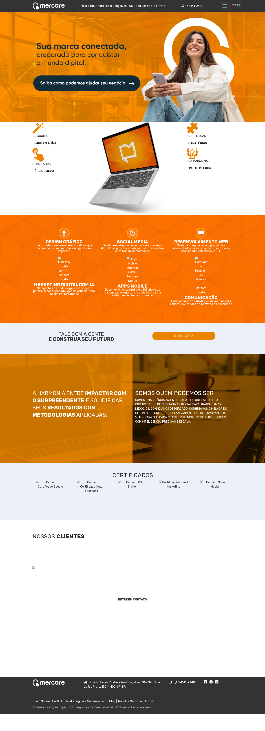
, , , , (122, 684)
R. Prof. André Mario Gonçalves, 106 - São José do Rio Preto (124, 6)
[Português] (238, 4)
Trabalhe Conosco (130, 701)
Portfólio (58, 701)
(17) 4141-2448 (184, 682)
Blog (112, 701)
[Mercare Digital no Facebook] (206, 682)
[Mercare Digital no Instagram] (212, 682)
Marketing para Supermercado (86, 701)
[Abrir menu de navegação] (225, 6)
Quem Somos (41, 701)
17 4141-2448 (193, 6)
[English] (234, 4)
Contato (149, 701)
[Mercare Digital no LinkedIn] (217, 682)
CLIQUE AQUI (184, 336)
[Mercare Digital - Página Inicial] (48, 5)
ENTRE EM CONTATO (132, 599)
